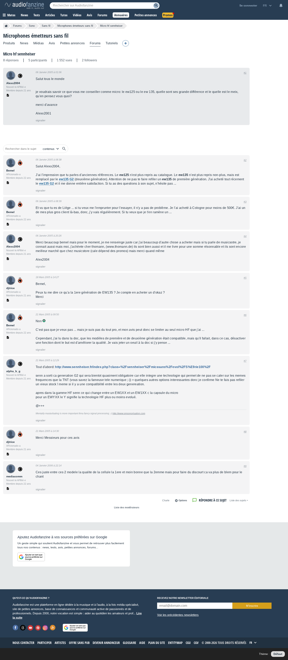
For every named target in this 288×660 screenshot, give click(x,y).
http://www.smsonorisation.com (128, 413)
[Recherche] (156, 5)
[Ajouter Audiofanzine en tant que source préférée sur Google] (31, 557)
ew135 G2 (66, 179)
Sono (32, 25)
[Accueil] (6, 26)
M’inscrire (252, 605)
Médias (38, 43)
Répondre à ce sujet (212, 500)
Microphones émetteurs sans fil (75, 25)
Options (182, 500)
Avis (52, 43)
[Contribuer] (125, 43)
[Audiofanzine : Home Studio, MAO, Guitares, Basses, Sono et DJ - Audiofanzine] (24, 5)
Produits (9, 43)
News (24, 43)
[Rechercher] (64, 149)
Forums (17, 25)
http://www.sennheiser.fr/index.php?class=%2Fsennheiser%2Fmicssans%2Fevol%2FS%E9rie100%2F (133, 367)
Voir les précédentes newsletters (178, 614)
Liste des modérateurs (126, 507)
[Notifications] (281, 5)
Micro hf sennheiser (19, 54)
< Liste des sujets (239, 500)
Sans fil (46, 25)
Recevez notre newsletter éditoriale (182, 598)
